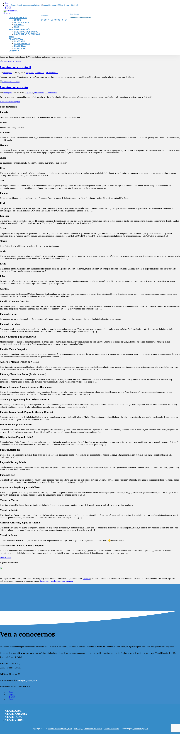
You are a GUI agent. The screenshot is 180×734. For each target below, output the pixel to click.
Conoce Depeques (18, 17)
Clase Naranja (22, 44)
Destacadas (39, 72)
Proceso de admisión (19, 29)
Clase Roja (20, 46)
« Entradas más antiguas (10, 102)
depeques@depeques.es (80, 17)
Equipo (17, 20)
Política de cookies (111, 729)
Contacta (14, 51)
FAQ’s (16, 27)
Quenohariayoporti (140, 729)
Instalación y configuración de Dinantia (56, 581)
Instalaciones (21, 22)
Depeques (7, 72)
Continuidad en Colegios (27, 34)
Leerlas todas (5, 557)
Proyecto (19, 25)
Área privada (16, 39)
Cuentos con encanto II (15, 67)
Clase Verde (20, 48)
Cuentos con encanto (14, 87)
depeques (30, 72)
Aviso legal (78, 729)
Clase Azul (19, 41)
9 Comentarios (51, 93)
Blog (11, 36)
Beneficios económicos (26, 32)
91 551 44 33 (47, 20)
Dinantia (86, 578)
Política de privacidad (93, 729)
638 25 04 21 (61, 20)
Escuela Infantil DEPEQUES (60, 729)
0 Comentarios (52, 72)
